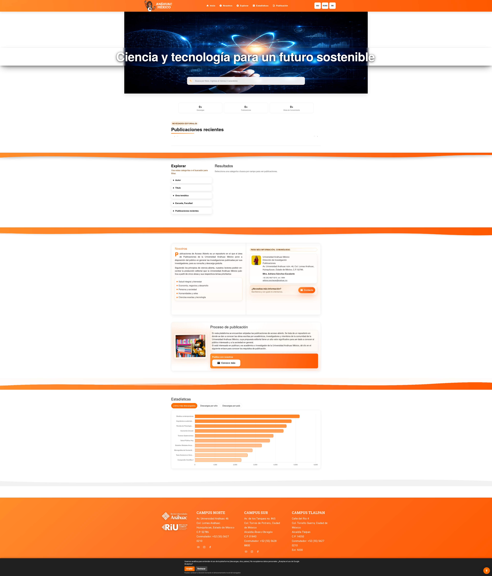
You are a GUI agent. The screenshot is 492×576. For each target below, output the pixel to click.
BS (332, 5)
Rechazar (201, 569)
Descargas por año (209, 405)
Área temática (182, 195)
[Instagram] (204, 547)
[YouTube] (198, 547)
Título (178, 187)
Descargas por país (231, 405)
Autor (178, 180)
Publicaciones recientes (187, 210)
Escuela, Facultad (184, 203)
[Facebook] (210, 547)
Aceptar (189, 569)
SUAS (325, 5)
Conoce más (226, 363)
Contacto (306, 290)
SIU (317, 5)
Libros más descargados (184, 405)
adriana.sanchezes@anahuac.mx (275, 280)
